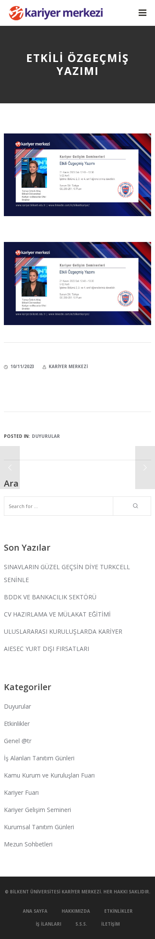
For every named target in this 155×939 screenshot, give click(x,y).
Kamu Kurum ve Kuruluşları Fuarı (49, 775)
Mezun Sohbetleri (28, 844)
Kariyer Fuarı (21, 792)
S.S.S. (81, 924)
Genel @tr (17, 741)
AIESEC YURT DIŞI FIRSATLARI (46, 649)
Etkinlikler (17, 723)
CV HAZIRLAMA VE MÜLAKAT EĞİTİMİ (57, 614)
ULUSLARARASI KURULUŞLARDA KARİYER (63, 631)
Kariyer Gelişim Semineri (37, 810)
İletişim (110, 924)
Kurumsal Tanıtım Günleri (39, 827)
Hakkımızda (76, 911)
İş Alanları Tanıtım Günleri (39, 758)
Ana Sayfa (35, 911)
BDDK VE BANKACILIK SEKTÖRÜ (50, 597)
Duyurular (46, 436)
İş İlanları (48, 924)
